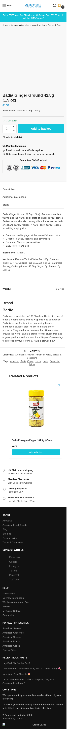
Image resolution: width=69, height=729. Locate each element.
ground (38, 361)
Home (5, 25)
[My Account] (54, 6)
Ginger (30, 361)
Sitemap (7, 533)
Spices (32, 364)
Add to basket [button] (36, 452)
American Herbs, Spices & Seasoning (49, 25)
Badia (23, 361)
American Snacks (12, 637)
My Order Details (11, 611)
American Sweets (12, 628)
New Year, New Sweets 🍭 (16, 674)
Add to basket (41, 128)
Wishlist (7, 606)
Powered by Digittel (13, 718)
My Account (9, 593)
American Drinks (11, 641)
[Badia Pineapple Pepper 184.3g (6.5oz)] (36, 408)
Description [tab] (9, 189)
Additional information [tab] (14, 196)
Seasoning (55, 361)
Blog (5, 529)
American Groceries (20, 25)
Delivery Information (13, 598)
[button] (60, 6)
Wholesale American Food (16, 602)
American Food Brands (15, 525)
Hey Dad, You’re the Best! (16, 663)
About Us (7, 520)
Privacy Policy (10, 538)
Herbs (45, 361)
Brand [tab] (6, 204)
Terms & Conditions (13, 542)
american (14, 361)
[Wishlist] (58, 385)
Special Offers (10, 650)
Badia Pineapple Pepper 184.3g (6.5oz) (32, 440)
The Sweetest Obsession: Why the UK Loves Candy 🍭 (32, 668)
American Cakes (11, 645)
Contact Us (8, 615)
